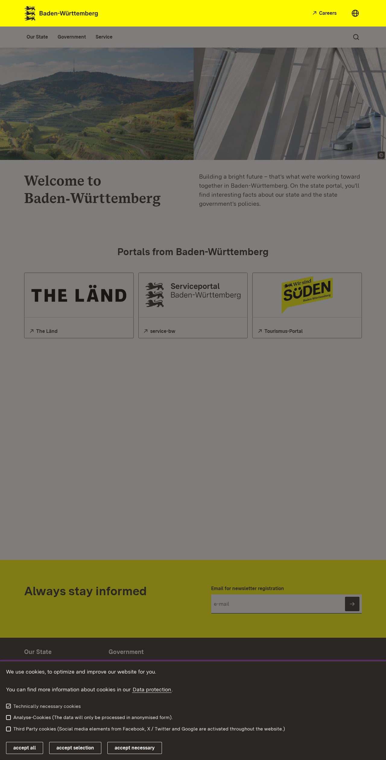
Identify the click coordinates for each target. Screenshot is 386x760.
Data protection (152, 689)
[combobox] (355, 13)
